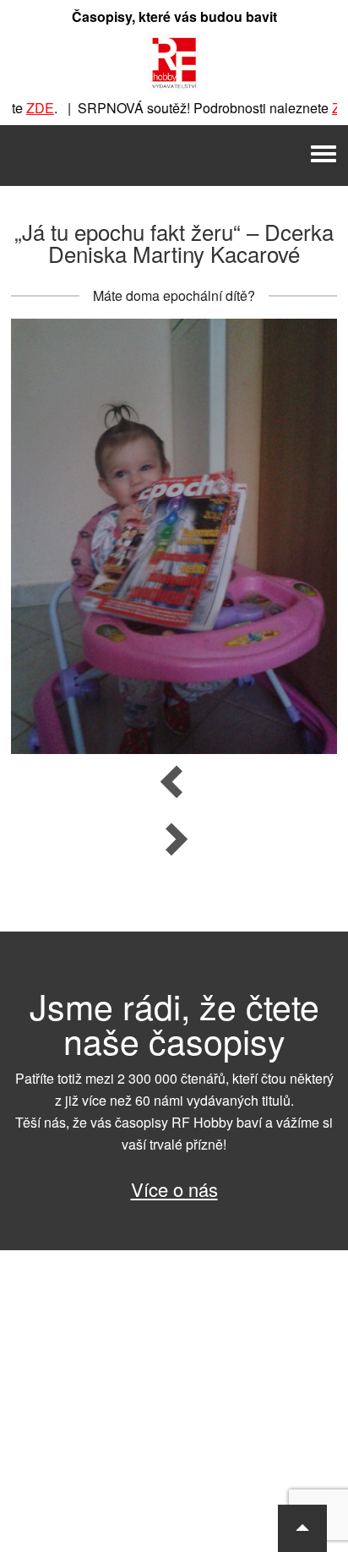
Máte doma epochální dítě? (174, 295)
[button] (302, 1528)
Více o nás (174, 1189)
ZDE (27, 107)
